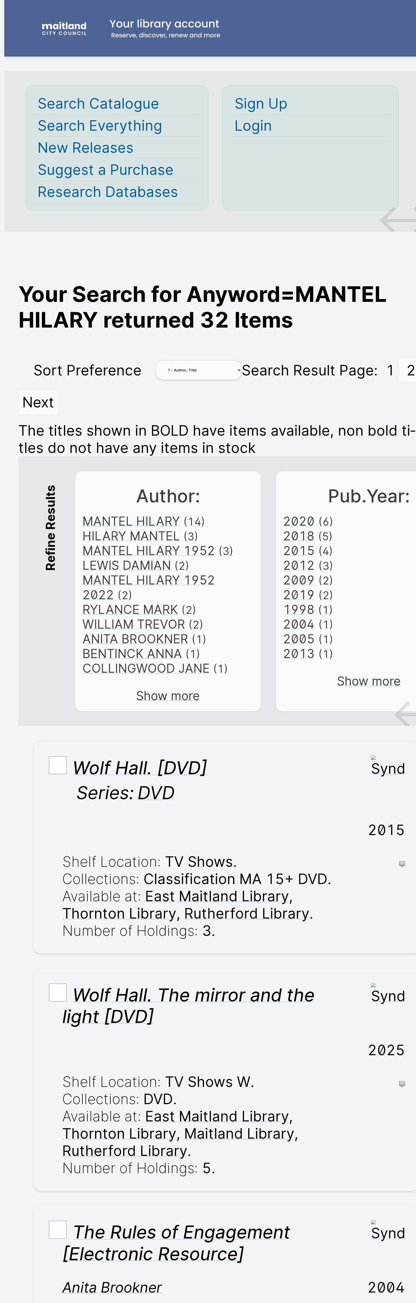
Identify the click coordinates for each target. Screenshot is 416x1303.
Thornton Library (119, 913)
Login (253, 125)
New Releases (86, 147)
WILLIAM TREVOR (133, 624)
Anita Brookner (112, 1287)
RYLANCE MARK (130, 609)
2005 (299, 638)
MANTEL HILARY (131, 521)
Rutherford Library (246, 913)
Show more (168, 695)
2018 (298, 535)
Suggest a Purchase (105, 169)
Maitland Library (239, 1133)
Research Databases (108, 191)
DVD (156, 792)
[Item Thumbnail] (388, 768)
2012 (299, 565)
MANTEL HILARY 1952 (148, 550)
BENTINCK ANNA (132, 653)
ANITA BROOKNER (135, 638)
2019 (299, 594)
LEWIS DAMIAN (126, 565)
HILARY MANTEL (131, 535)
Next (38, 402)
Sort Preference (87, 370)
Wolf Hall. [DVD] (139, 768)
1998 (298, 609)
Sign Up (261, 103)
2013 (299, 653)
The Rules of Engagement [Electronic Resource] (176, 1243)
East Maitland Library (217, 896)
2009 (299, 580)
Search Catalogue (98, 103)
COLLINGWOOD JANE (146, 668)
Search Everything (100, 125)
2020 (299, 521)
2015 (299, 550)
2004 (299, 624)
